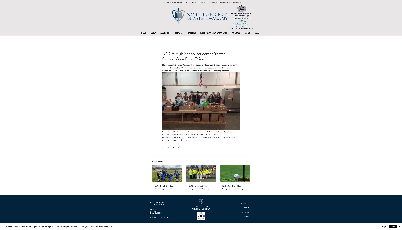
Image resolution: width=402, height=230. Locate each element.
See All (248, 161)
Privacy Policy (108, 227)
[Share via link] (179, 147)
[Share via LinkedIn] (174, 147)
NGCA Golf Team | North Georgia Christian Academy (232, 187)
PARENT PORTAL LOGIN (173, 3)
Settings (383, 227)
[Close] (399, 226)
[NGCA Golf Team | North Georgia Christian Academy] (235, 173)
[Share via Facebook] (163, 147)
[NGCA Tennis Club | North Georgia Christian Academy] (201, 173)
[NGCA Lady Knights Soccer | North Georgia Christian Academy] (167, 173)
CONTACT (187, 3)
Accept (393, 227)
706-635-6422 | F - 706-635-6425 (229, 3)
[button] (165, 33)
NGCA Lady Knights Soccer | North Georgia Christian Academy (165, 187)
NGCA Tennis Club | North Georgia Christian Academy (198, 187)
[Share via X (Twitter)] (168, 147)
